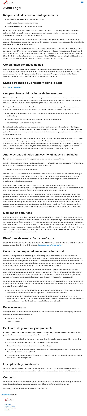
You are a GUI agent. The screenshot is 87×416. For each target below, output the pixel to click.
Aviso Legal (8, 404)
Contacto (7, 409)
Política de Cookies (10, 406)
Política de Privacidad (14, 87)
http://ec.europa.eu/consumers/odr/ (50, 245)
